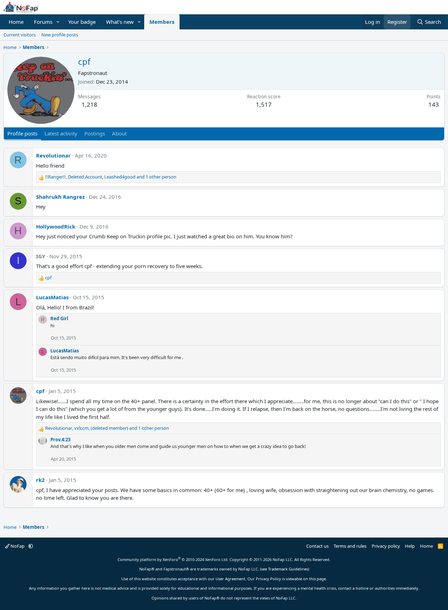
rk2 (40, 479)
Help (410, 546)
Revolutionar (53, 155)
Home (16, 21)
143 (433, 104)
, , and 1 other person (110, 177)
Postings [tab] (94, 133)
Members (161, 21)
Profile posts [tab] (22, 133)
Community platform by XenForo (173, 559)
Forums (43, 21)
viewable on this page (306, 578)
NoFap (17, 546)
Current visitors (20, 34)
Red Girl (59, 318)
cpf (40, 390)
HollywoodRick (55, 226)
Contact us (317, 546)
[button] (58, 21)
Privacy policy (386, 546)
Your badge (82, 21)
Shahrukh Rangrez (60, 196)
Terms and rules (350, 546)
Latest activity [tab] (60, 133)
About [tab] (119, 133)
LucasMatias (52, 297)
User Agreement (230, 578)
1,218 (89, 104)
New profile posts (59, 34)
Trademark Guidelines (288, 569)
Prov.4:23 (60, 439)
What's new (120, 21)
